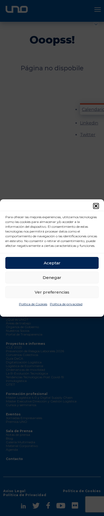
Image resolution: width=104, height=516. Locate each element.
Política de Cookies (33, 304)
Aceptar (52, 262)
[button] (96, 206)
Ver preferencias (52, 292)
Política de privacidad (66, 304)
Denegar (52, 277)
